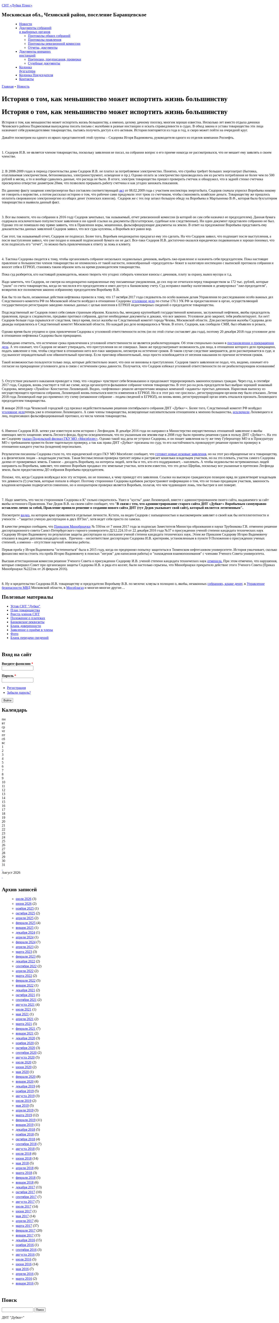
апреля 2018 (25, 1168)
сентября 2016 (26, 1250)
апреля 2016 (25, 1274)
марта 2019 (24, 1115)
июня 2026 (24, 903)
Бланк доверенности (25, 626)
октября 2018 (25, 1139)
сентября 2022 (26, 966)
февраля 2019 (26, 1120)
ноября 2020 (25, 1043)
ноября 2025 (25, 908)
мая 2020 (22, 1072)
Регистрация (16, 688)
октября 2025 (25, 913)
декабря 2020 (25, 1038)
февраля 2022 (26, 980)
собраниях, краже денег (225, 584)
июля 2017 (23, 1206)
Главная (8, 86)
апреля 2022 (25, 971)
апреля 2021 (25, 1019)
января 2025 (25, 927)
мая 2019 (22, 1105)
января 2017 (25, 1235)
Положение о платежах (27, 618)
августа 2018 (25, 1149)
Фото (14, 634)
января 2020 (25, 1081)
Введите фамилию (17, 664)
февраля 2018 (26, 1177)
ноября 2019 (25, 1091)
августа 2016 (25, 1254)
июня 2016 (24, 1264)
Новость (23, 86)
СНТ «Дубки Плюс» (17, 5)
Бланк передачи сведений (29, 638)
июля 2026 (23, 899)
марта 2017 (24, 1226)
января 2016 (25, 1283)
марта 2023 (24, 952)
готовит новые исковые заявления (180, 454)
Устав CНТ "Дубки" (25, 606)
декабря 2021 (25, 990)
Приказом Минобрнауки (72, 526)
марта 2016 (24, 1278)
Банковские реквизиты (27, 622)
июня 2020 (24, 1067)
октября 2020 (25, 1048)
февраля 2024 (26, 942)
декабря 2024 (25, 932)
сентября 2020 (26, 1052)
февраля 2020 (26, 1077)
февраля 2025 (26, 923)
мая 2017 (22, 1216)
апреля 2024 (25, 937)
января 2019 (25, 1125)
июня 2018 (24, 1158)
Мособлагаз (75, 588)
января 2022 (25, 985)
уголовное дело (143, 301)
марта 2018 (24, 1173)
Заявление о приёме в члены (31, 630)
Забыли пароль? (19, 692)
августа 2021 (25, 1004)
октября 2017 (25, 1192)
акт (121, 190)
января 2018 (25, 1182)
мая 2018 (22, 1163)
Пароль (9, 676)
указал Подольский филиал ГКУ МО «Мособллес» (60, 438)
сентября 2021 (26, 1000)
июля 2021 (23, 1009)
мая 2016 (22, 1269)
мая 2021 (22, 1014)
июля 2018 (23, 1153)
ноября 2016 (25, 1245)
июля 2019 (23, 1101)
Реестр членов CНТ (25, 614)
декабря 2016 (25, 1240)
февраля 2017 (26, 1230)
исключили (241, 412)
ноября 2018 (25, 1134)
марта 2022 (24, 976)
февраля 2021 (26, 1028)
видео (25, 515)
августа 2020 (25, 1057)
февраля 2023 (26, 956)
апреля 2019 (25, 1110)
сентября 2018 (26, 1144)
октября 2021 (25, 995)
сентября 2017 (26, 1197)
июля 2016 (23, 1259)
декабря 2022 (25, 961)
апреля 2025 (25, 918)
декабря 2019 (25, 1086)
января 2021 (25, 1033)
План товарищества (25, 610)
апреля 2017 (25, 1221)
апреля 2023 (25, 947)
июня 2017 (24, 1211)
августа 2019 (25, 1096)
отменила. (214, 561)
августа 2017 (25, 1201)
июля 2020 (23, 1062)
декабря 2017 (25, 1187)
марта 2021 (24, 1024)
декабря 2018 (25, 1129)
